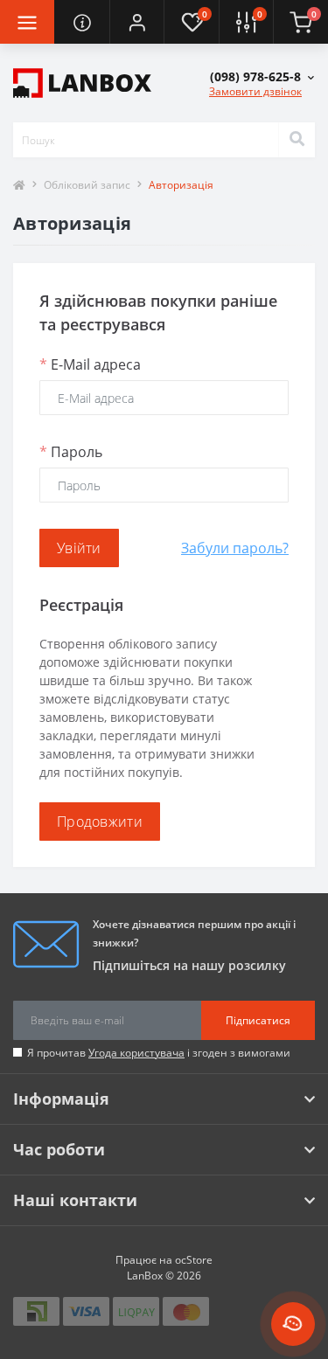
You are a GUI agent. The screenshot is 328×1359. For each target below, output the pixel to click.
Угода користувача (136, 1052)
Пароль (70, 451)
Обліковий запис (87, 184)
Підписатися (258, 1020)
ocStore (194, 1259)
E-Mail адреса (90, 364)
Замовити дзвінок (255, 91)
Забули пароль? (235, 548)
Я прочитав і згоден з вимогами (158, 1052)
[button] (136, 22)
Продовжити (100, 821)
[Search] (296, 139)
